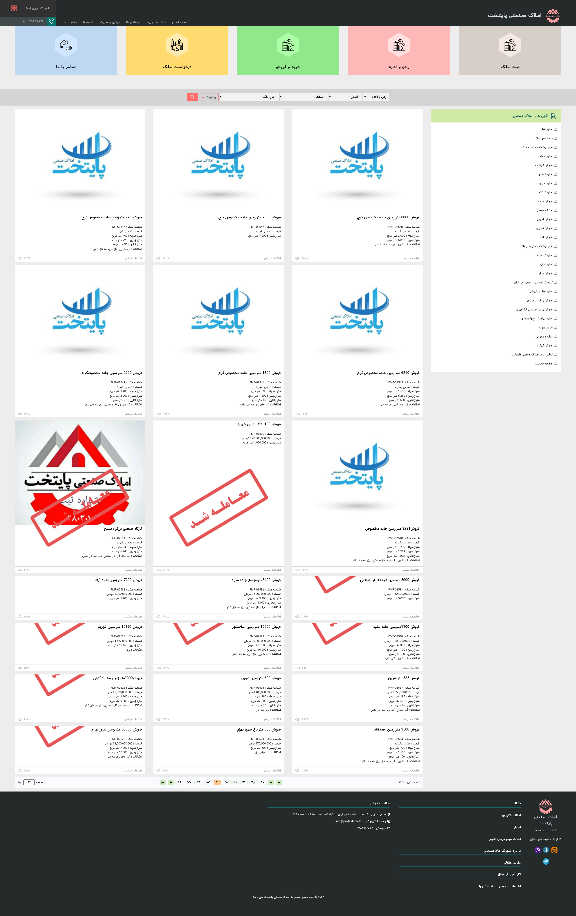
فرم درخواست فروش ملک (536, 246)
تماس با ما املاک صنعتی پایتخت (532, 354)
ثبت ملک (510, 66)
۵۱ (226, 782)
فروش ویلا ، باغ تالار (540, 300)
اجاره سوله (546, 156)
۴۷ (262, 782)
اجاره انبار (547, 129)
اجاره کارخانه (545, 255)
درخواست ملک (177, 66)
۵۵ (189, 782)
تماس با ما (70, 22)
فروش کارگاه (545, 345)
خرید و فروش (288, 66)
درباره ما (88, 22)
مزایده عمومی (544, 336)
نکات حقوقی (512, 862)
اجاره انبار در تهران (541, 291)
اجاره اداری (546, 183)
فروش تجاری (544, 228)
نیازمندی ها (133, 22)
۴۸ (253, 782)
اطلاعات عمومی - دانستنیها (500, 886)
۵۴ (198, 782)
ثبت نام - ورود (156, 22)
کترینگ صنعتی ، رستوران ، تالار (533, 282)
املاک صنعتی (544, 210)
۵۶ (179, 782)
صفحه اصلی (180, 22)
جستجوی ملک (543, 138)
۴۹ (244, 782)
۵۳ (208, 782)
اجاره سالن (546, 264)
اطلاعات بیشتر (411, 258)
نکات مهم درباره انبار (505, 839)
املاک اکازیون (511, 815)
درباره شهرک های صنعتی (502, 850)
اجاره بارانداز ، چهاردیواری (537, 318)
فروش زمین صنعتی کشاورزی (534, 309)
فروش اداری (545, 219)
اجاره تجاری (545, 174)
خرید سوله (546, 327)
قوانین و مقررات (110, 22)
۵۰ (235, 782)
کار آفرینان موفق (509, 874)
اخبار (517, 827)
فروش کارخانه (544, 165)
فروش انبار (546, 237)
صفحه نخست (544, 363)
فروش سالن (545, 273)
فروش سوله (545, 201)
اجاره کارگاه (546, 192)
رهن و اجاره (399, 66)
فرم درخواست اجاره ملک (537, 147)
